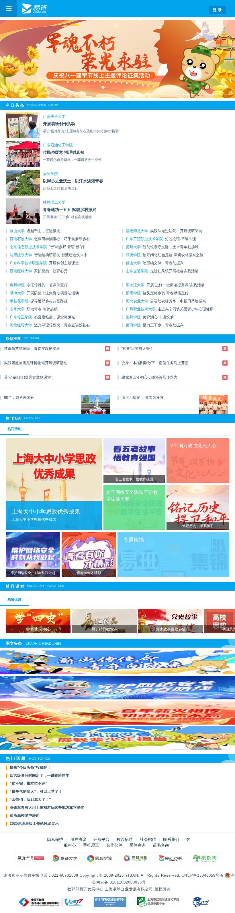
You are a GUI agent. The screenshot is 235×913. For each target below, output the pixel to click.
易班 (34, 8)
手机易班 (91, 845)
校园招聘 (125, 839)
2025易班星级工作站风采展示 (34, 824)
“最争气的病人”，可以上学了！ (36, 792)
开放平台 (101, 839)
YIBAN (131, 875)
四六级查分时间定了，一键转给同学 (39, 776)
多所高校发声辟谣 (25, 816)
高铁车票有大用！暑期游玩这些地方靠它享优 (47, 808)
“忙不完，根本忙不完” (28, 784)
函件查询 (138, 845)
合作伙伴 (114, 845)
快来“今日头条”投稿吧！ (30, 768)
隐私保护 (55, 839)
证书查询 (161, 845)
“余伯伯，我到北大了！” (30, 800)
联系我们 (171, 839)
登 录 (217, 10)
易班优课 (14, 600)
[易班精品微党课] (104, 625)
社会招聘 (148, 839)
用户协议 (78, 839)
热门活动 (14, 429)
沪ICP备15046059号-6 (202, 875)
